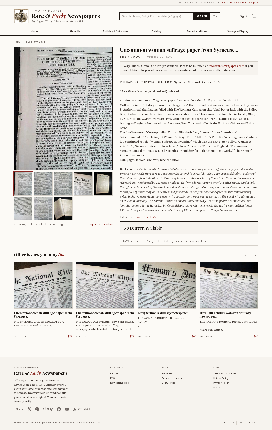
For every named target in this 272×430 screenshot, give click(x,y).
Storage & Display (237, 31)
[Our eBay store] (48, 409)
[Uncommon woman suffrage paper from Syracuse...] (23, 183)
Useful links (168, 382)
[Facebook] (59, 409)
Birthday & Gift (115, 31)
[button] (63, 108)
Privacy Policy (221, 382)
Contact (115, 373)
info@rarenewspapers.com (226, 66)
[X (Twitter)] (29, 409)
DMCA (217, 387)
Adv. (215, 16)
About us (167, 373)
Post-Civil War (147, 217)
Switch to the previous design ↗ (240, 2)
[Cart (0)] (254, 16)
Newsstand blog (119, 382)
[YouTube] (67, 409)
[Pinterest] (37, 409)
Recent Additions (197, 31)
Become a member (173, 378)
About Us (75, 31)
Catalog (156, 31)
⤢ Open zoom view (100, 224)
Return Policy (221, 378)
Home (34, 31)
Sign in (244, 16)
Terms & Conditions (224, 373)
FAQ (112, 378)
